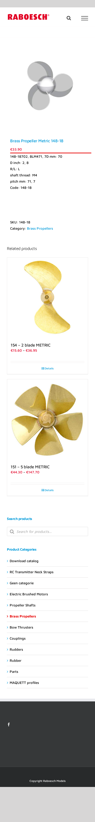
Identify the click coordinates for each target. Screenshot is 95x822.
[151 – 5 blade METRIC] (47, 419)
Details (49, 368)
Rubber (15, 660)
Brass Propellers (40, 228)
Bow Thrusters (21, 627)
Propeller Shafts (23, 605)
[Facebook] (9, 724)
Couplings (18, 638)
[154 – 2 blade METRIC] (47, 298)
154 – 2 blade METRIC (30, 345)
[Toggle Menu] (84, 18)
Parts (14, 672)
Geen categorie (22, 583)
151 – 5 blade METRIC (30, 466)
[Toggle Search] (69, 18)
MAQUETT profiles (24, 683)
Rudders (16, 649)
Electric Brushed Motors (29, 594)
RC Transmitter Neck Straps (31, 572)
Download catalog (24, 561)
